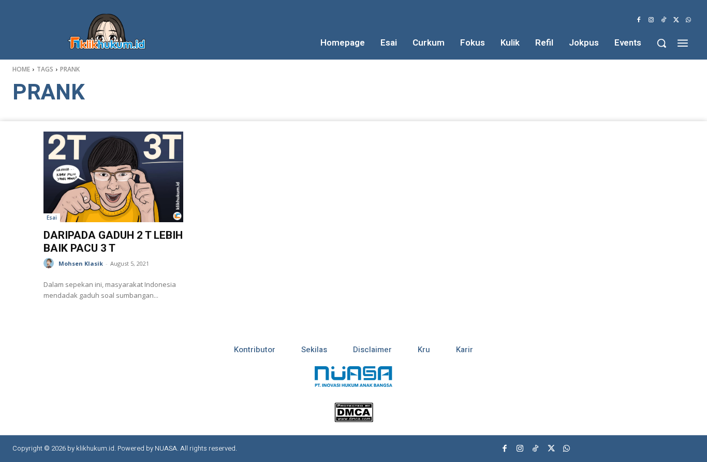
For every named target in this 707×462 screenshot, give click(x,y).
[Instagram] (651, 20)
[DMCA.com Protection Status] (353, 419)
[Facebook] (638, 20)
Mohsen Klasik (80, 263)
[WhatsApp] (688, 20)
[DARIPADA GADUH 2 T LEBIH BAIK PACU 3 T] (113, 177)
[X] (676, 20)
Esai (52, 217)
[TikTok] (663, 20)
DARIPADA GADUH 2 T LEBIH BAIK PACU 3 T (113, 241)
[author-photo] (50, 263)
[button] (661, 43)
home (21, 69)
